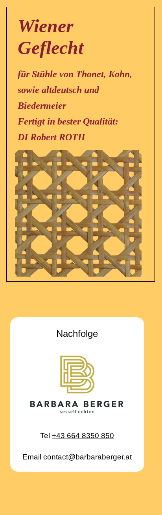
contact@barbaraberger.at (87, 457)
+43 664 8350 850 (83, 435)
